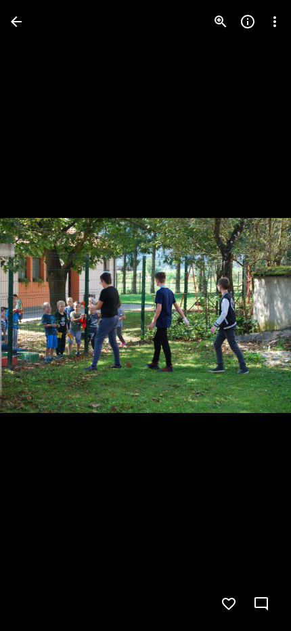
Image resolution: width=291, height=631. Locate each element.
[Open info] (247, 21)
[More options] (274, 21)
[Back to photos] (16, 21)
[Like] (229, 604)
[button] (38, 315)
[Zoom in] (220, 21)
